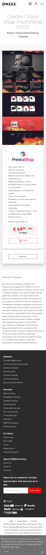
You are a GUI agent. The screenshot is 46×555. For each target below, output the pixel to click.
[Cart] (30, 4)
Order (24, 240)
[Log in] (36, 4)
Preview (23, 257)
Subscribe (34, 490)
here (17, 547)
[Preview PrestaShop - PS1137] (23, 97)
